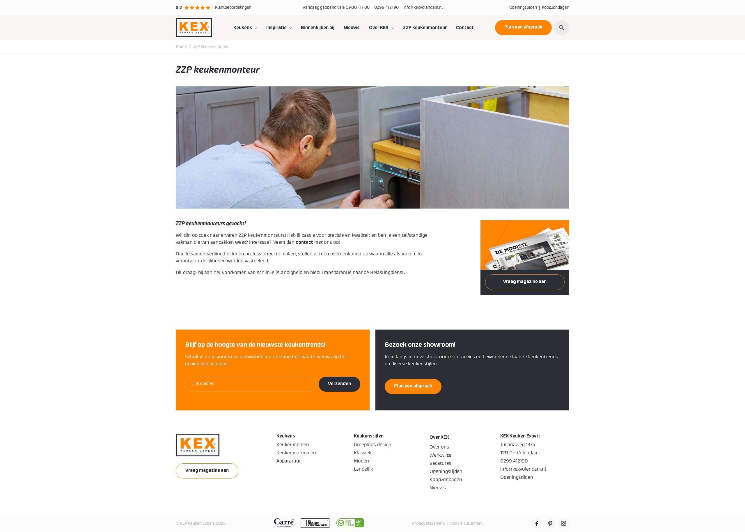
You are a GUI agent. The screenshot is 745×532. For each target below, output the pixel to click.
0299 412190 (386, 8)
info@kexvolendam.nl (423, 8)
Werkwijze (440, 455)
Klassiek (362, 453)
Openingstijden (523, 8)
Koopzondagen (555, 8)
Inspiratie (276, 27)
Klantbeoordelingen (233, 8)
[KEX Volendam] (194, 27)
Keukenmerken (292, 444)
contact (304, 242)
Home (181, 47)
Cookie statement (466, 524)
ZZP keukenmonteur (425, 27)
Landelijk (363, 469)
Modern (362, 461)
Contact (465, 27)
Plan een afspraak (523, 27)
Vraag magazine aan (525, 281)
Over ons (439, 447)
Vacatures (440, 463)
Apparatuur (288, 461)
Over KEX (379, 27)
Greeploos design (372, 444)
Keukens (242, 27)
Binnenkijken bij (317, 27)
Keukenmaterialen (296, 453)
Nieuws (352, 27)
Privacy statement (428, 524)
